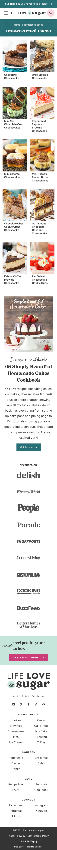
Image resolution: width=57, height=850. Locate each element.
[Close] (54, 399)
